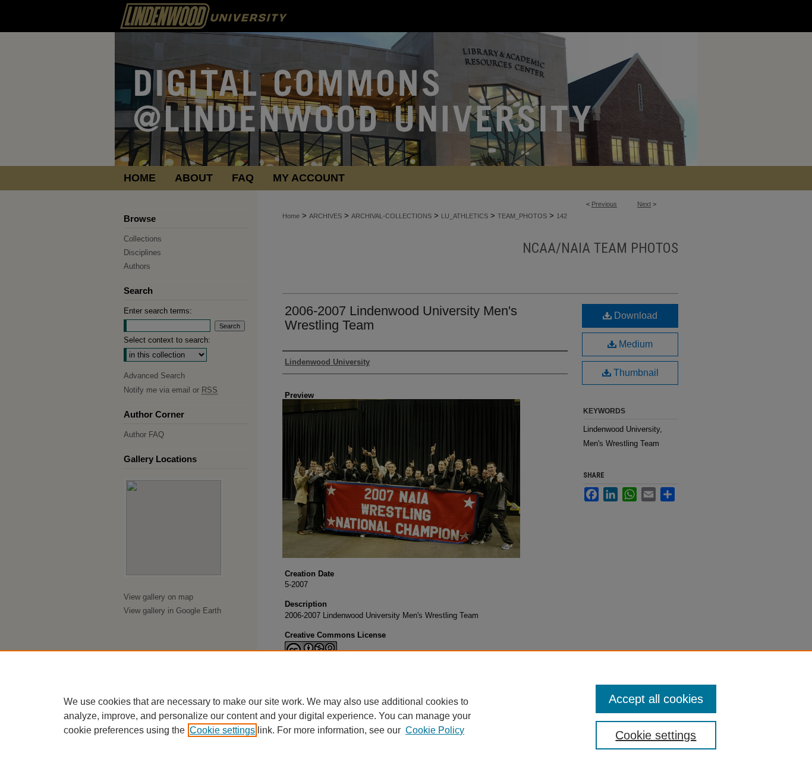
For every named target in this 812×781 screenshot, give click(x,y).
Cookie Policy (434, 730)
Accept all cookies (656, 698)
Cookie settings (222, 730)
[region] (406, 715)
